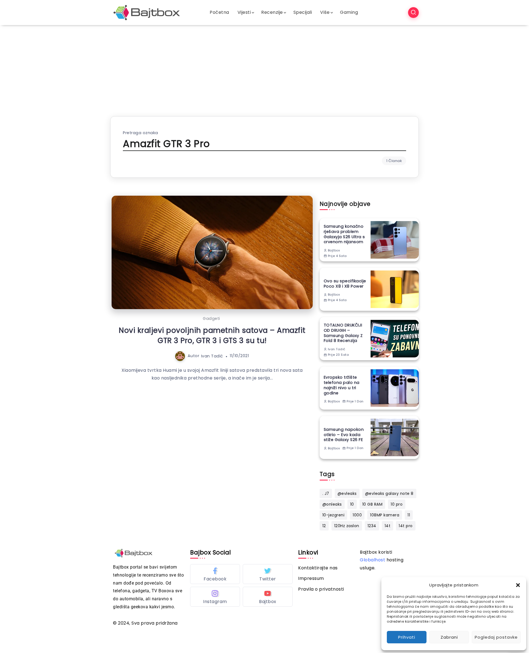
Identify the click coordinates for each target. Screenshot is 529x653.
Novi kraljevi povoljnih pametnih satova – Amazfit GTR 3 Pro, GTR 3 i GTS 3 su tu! (212, 335)
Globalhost (372, 560)
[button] (518, 585)
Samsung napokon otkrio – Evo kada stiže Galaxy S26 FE (344, 434)
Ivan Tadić (212, 356)
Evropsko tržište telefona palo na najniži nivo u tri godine (342, 385)
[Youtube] (267, 596)
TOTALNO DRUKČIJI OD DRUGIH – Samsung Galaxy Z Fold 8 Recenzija (343, 333)
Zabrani (449, 637)
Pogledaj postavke (496, 637)
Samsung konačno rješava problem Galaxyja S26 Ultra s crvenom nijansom (344, 234)
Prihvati (406, 637)
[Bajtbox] (146, 12)
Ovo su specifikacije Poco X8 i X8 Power (345, 283)
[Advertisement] (264, 66)
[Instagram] (215, 596)
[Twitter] (267, 574)
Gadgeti (211, 318)
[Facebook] (215, 574)
